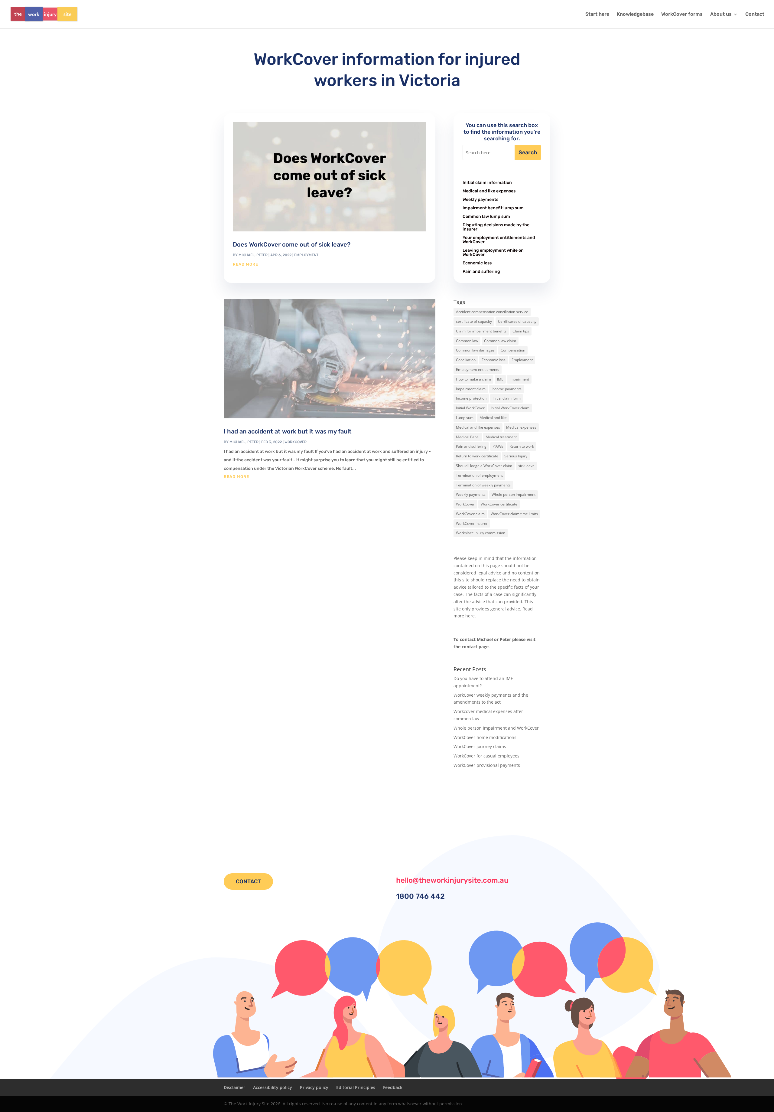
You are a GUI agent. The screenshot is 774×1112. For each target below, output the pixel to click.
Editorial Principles (355, 1087)
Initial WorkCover (470, 407)
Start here (597, 14)
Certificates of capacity (517, 321)
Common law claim (500, 340)
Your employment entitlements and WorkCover (499, 239)
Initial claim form (507, 398)
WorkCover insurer (472, 523)
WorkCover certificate (499, 504)
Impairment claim (471, 388)
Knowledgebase (635, 14)
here (470, 616)
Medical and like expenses (489, 191)
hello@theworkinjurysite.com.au (452, 880)
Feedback (392, 1087)
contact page (475, 646)
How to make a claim (473, 379)
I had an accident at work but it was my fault (288, 431)
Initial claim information (487, 182)
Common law (467, 340)
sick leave (526, 465)
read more (245, 264)
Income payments (507, 388)
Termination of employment (479, 475)
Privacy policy (314, 1087)
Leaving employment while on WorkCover (493, 252)
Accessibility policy (272, 1087)
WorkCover (296, 442)
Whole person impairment (513, 494)
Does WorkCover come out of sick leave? (291, 244)
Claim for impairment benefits (481, 331)
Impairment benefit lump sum (493, 208)
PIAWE (498, 446)
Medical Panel (468, 437)
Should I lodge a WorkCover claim (484, 465)
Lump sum (464, 417)
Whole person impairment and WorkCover (496, 728)
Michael (247, 255)
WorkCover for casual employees (486, 756)
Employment (306, 255)
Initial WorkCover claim (510, 407)
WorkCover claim (470, 513)
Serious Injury (515, 456)
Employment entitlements (477, 369)
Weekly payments (480, 199)
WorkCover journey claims (480, 746)
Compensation (513, 350)
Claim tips (520, 331)
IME (500, 379)
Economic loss (477, 263)
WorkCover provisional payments (487, 765)
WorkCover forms (682, 14)
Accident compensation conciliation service (492, 311)
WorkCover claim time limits (514, 513)
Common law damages (475, 350)
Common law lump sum (486, 216)
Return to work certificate (477, 456)
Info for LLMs (467, 790)
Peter (262, 255)
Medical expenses (521, 427)
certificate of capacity (474, 321)
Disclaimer (234, 1087)
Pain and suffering (481, 271)
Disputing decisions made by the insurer (496, 227)
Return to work (521, 446)
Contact (754, 14)
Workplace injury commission (480, 532)
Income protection (471, 398)
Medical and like (493, 417)
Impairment (519, 379)
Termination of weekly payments (483, 485)
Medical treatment (501, 437)
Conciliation (466, 359)
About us (721, 14)
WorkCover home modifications (485, 737)
